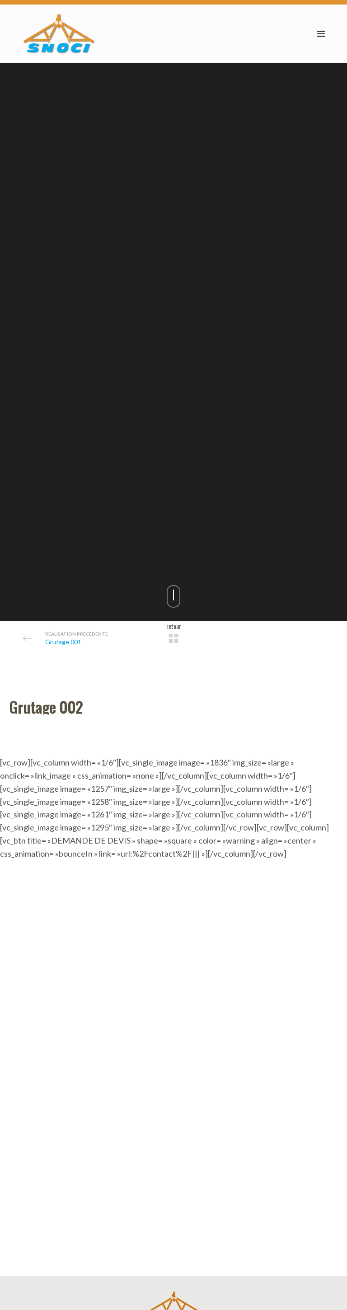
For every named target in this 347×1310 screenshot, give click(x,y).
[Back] (173, 638)
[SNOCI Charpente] (59, 34)
